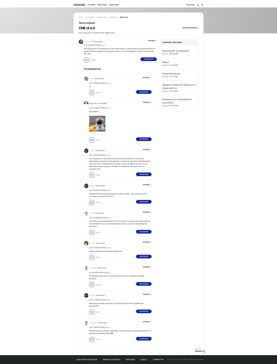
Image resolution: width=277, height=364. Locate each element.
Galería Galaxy (102, 5)
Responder (144, 92)
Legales (143, 360)
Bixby (165, 62)
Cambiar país (158, 359)
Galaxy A (102, 45)
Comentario (148, 59)
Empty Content (114, 5)
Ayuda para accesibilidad (86, 360)
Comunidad (91, 5)
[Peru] (79, 5)
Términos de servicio (112, 360)
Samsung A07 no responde (175, 51)
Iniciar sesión (190, 5)
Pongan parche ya (170, 73)
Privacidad (130, 360)
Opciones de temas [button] (190, 28)
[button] (153, 41)
